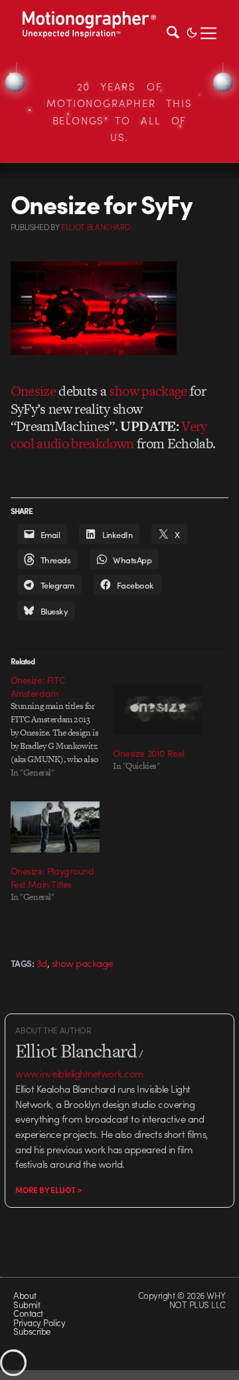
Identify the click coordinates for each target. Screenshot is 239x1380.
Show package (82, 963)
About (24, 1295)
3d (42, 963)
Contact (27, 1313)
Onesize (33, 390)
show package (148, 390)
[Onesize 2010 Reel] (157, 710)
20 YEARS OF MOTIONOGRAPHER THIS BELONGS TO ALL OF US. (119, 112)
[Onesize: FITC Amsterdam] (62, 726)
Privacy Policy (39, 1322)
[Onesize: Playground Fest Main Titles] (55, 827)
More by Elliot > (48, 1190)
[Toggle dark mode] (192, 31)
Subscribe (31, 1331)
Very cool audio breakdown (109, 434)
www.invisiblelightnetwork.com (79, 1073)
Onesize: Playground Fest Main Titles (52, 877)
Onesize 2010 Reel (149, 752)
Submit (26, 1304)
